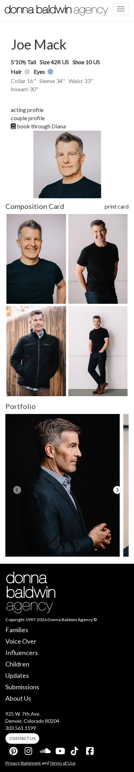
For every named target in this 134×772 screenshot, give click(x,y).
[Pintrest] (13, 749)
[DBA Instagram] (29, 749)
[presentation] (17, 490)
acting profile (27, 109)
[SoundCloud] (44, 749)
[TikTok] (75, 749)
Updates (17, 675)
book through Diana (41, 126)
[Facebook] (90, 749)
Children (17, 664)
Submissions (22, 687)
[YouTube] (59, 749)
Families (16, 630)
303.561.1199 (20, 728)
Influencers (21, 652)
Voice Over (20, 641)
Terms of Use (62, 763)
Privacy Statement (23, 763)
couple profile (28, 117)
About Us (18, 698)
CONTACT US (22, 738)
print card (117, 206)
